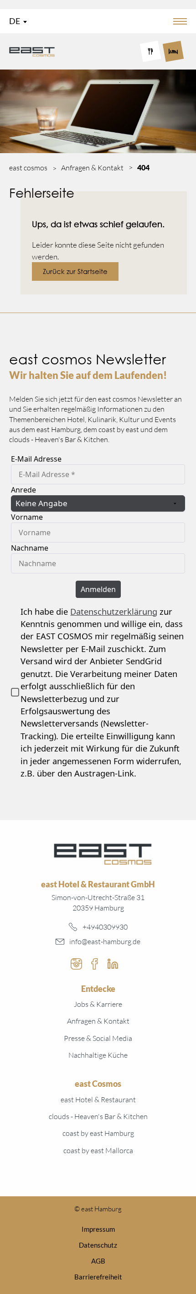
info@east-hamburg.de (104, 941)
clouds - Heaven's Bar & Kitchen (98, 1116)
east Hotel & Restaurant (98, 1099)
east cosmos (28, 167)
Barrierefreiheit (98, 1277)
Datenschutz (98, 1245)
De (14, 21)
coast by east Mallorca (98, 1150)
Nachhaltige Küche (98, 1055)
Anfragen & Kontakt (98, 1020)
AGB (98, 1261)
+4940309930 (105, 926)
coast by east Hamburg (98, 1133)
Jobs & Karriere (98, 1004)
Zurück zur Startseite (75, 271)
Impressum (98, 1229)
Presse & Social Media (98, 1038)
